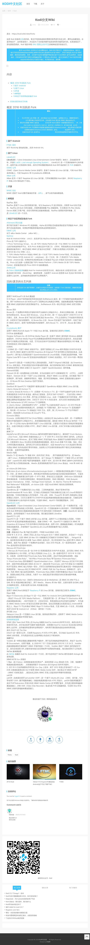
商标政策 (42, 123)
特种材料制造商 (13, 619)
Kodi (15, 11)
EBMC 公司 (11, 231)
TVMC (61, 782)
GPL (40, 193)
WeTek (11, 654)
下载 (35, 4)
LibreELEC (11, 157)
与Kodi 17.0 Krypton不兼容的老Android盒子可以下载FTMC (44, 783)
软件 (9, 11)
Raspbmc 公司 (12, 588)
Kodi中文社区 (43, 939)
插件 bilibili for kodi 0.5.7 (14, 907)
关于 (42, 4)
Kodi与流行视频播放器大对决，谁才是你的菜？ (22, 896)
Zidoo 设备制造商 (16, 270)
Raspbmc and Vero (12, 910)
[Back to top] (86, 936)
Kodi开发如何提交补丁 (13, 904)
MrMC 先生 (11, 190)
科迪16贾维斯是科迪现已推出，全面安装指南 (21, 915)
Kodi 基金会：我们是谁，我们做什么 (18, 901)
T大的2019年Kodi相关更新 (15, 918)
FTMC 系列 (11, 145)
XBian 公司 (11, 176)
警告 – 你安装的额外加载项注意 (16, 913)
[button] (7, 66)
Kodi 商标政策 (65, 59)
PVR (71, 165)
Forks (10, 755)
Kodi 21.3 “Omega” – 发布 (15, 893)
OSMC (67, 331)
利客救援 (11, 815)
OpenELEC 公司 (13, 503)
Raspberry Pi (35, 590)
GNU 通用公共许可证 (40, 44)
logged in (17, 796)
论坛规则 (60, 130)
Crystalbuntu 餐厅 (14, 328)
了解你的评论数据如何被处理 (39, 800)
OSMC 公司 (11, 168)
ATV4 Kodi (10, 782)
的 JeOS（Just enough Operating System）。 (32, 162)
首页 (28, 4)
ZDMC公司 (11, 268)
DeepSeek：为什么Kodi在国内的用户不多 (20, 899)
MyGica (10, 236)
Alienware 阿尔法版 (14, 223)
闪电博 (48, 942)
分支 (22, 39)
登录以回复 (12, 820)
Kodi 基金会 (15, 50)
